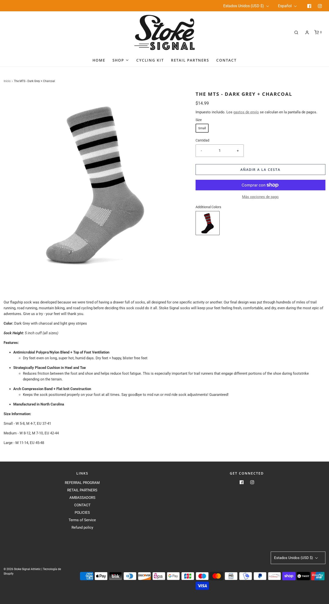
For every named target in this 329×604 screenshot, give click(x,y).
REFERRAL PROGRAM (82, 483)
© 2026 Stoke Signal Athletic (22, 569)
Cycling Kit (150, 60)
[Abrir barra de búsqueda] (296, 32)
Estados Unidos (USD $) (244, 6)
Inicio (7, 81)
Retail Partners (190, 60)
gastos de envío (246, 112)
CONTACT (82, 505)
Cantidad (202, 140)
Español (285, 6)
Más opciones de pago (260, 197)
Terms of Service (82, 520)
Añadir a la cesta (260, 169)
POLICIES (82, 512)
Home (98, 60)
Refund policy (82, 527)
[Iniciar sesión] (307, 32)
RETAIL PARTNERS (82, 490)
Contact (226, 60)
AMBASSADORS (82, 497)
